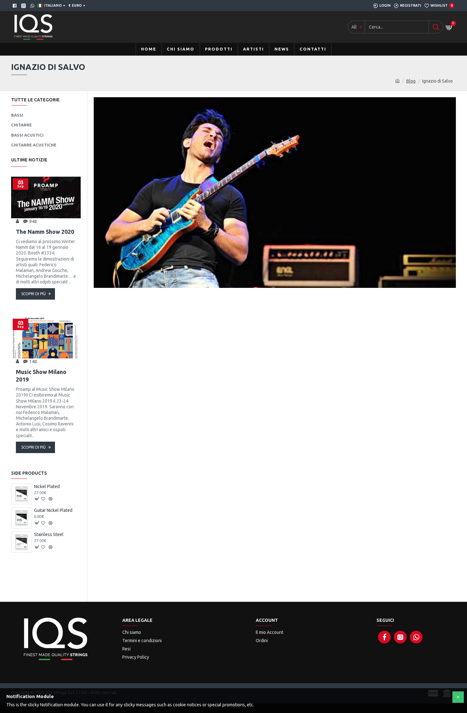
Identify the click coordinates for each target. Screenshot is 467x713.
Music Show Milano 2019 (41, 375)
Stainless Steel (49, 534)
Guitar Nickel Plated (53, 510)
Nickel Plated (47, 486)
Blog (411, 81)
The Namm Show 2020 (45, 231)
